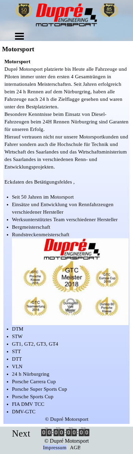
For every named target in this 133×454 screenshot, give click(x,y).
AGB (75, 447)
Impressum (54, 447)
